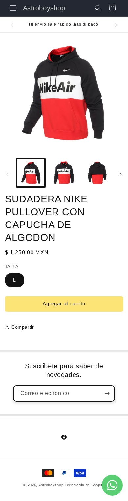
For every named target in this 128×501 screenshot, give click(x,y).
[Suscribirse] (107, 393)
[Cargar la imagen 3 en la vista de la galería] (97, 173)
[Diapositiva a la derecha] (121, 174)
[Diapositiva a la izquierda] (7, 174)
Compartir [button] (22, 327)
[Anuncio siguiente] (116, 25)
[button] (13, 8)
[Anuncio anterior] (12, 25)
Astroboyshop (50, 485)
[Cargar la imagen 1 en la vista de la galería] (31, 173)
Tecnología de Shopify (85, 485)
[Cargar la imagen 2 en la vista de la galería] (63, 173)
